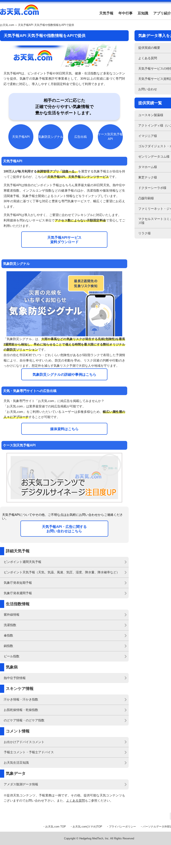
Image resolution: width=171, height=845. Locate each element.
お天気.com (19, 12)
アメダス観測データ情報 (21, 784)
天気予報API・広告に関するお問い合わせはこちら (64, 529)
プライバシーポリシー (122, 826)
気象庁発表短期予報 (18, 582)
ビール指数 (11, 656)
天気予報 (106, 13)
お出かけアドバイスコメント (24, 742)
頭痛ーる (68, 171)
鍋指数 (8, 646)
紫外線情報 (11, 614)
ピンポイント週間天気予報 (22, 562)
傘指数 (8, 635)
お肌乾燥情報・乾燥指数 (21, 710)
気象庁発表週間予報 (18, 593)
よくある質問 (75, 800)
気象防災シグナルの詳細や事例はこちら (64, 374)
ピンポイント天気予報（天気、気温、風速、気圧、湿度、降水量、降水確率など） (61, 572)
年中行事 (125, 13)
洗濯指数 (10, 625)
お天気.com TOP (55, 826)
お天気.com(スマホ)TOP (87, 826)
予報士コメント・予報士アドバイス (29, 752)
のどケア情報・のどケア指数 (24, 720)
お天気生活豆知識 (16, 762)
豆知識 (143, 13)
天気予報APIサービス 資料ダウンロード (64, 239)
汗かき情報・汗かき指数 (21, 699)
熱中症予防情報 (15, 678)
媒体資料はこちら (64, 429)
